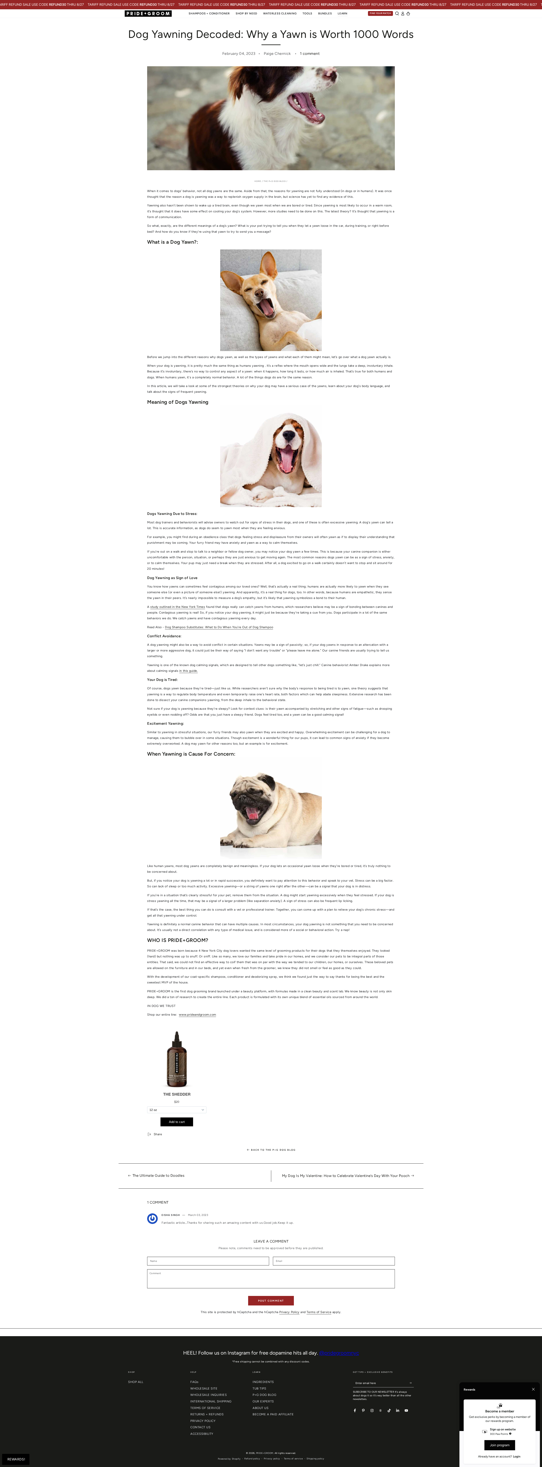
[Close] (533, 1389)
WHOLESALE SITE (204, 1388)
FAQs (194, 1382)
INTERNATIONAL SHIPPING (211, 1401)
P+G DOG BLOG (264, 1395)
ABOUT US (260, 1408)
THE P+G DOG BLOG (275, 181)
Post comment (271, 1300)
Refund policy (252, 1458)
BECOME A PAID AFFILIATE (273, 1414)
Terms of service (293, 1458)
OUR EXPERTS (263, 1401)
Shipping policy (315, 1458)
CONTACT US (200, 1427)
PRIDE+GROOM (264, 1453)
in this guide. (188, 671)
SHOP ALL (135, 1382)
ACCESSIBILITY (201, 1434)
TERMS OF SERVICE (205, 1408)
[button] (397, 13)
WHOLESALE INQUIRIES (208, 1395)
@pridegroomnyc (339, 1353)
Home (257, 181)
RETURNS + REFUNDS (207, 1414)
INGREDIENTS (263, 1382)
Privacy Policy (289, 1312)
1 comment (310, 53)
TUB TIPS (259, 1388)
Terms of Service (319, 1312)
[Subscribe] (411, 1383)
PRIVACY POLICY (203, 1421)
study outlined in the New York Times (177, 607)
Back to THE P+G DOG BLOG (273, 1150)
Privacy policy (272, 1458)
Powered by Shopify (229, 1458)
